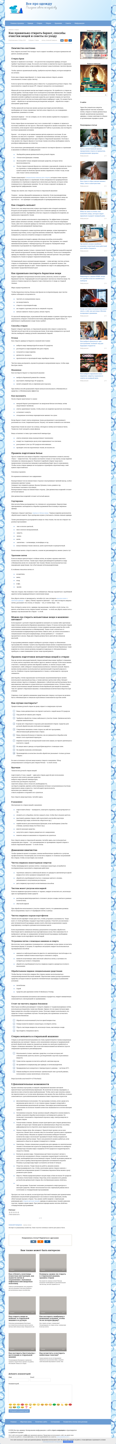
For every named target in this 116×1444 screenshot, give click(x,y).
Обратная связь (26, 1422)
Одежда (30, 23)
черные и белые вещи (40, 513)
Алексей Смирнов (15, 1225)
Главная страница (17, 23)
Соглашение (55, 1422)
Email (32, 1377)
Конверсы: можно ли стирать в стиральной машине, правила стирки (52, 1276)
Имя (10, 1377)
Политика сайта (41, 1422)
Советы (68, 23)
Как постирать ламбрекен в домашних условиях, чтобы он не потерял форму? (52, 1318)
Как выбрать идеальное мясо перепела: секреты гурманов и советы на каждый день (91, 376)
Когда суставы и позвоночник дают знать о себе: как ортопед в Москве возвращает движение (93, 311)
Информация (79, 23)
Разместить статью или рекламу (75, 1422)
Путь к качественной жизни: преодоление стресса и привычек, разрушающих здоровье (92, 151)
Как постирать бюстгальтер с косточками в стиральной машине (22, 1355)
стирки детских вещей (31, 1201)
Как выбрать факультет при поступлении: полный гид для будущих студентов (91, 343)
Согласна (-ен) (68, 1442)
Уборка (48, 23)
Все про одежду (39, 3)
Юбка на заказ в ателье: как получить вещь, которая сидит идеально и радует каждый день (92, 213)
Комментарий (14, 1384)
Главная (13, 1422)
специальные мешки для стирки (38, 177)
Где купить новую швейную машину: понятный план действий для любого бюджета (93, 246)
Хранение (58, 23)
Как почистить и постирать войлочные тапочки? (52, 1354)
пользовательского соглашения (52, 1442)
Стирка (39, 23)
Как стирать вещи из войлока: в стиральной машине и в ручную (19, 1318)
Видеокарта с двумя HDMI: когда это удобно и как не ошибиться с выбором (92, 278)
